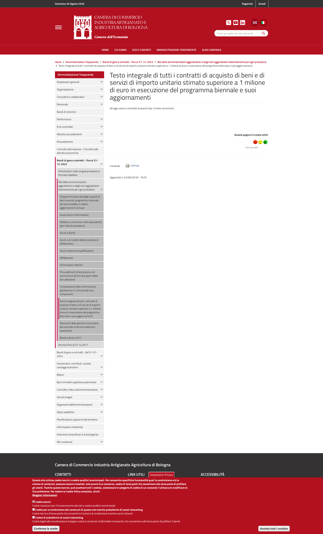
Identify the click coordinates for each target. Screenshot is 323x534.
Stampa (135, 165)
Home (58, 62)
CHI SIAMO (120, 50)
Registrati (247, 4)
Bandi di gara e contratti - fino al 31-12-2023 (128, 62)
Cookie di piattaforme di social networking (59, 517)
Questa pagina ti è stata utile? (251, 135)
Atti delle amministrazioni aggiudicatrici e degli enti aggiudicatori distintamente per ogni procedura (211, 62)
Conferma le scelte (46, 528)
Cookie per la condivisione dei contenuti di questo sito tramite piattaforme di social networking (89, 510)
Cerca (262, 33)
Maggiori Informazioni (44, 495)
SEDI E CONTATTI (141, 50)
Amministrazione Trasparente (82, 62)
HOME (105, 50)
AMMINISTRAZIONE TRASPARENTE (176, 50)
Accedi (262, 4)
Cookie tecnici (43, 502)
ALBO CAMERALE (212, 50)
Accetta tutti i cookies (274, 528)
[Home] (110, 27)
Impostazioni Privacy (161, 475)
